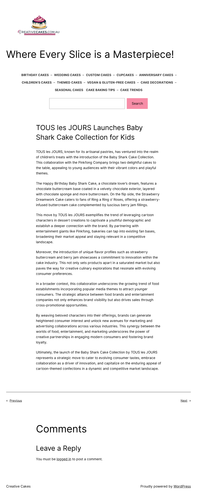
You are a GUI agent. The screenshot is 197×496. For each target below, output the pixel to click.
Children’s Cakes (37, 82)
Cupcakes (125, 75)
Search (137, 103)
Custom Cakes (98, 75)
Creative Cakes (18, 486)
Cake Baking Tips (100, 90)
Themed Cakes (69, 82)
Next (184, 400)
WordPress (182, 486)
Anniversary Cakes (156, 75)
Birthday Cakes (35, 75)
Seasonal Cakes (69, 90)
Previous (16, 400)
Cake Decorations (157, 82)
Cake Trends (131, 90)
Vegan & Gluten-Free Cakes (111, 82)
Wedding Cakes (67, 75)
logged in (64, 459)
